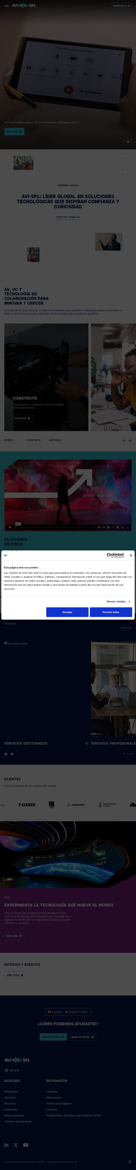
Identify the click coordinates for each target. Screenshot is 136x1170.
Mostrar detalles (116, 601)
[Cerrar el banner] (131, 555)
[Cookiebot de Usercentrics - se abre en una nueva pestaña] (109, 555)
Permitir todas (111, 612)
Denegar (67, 612)
